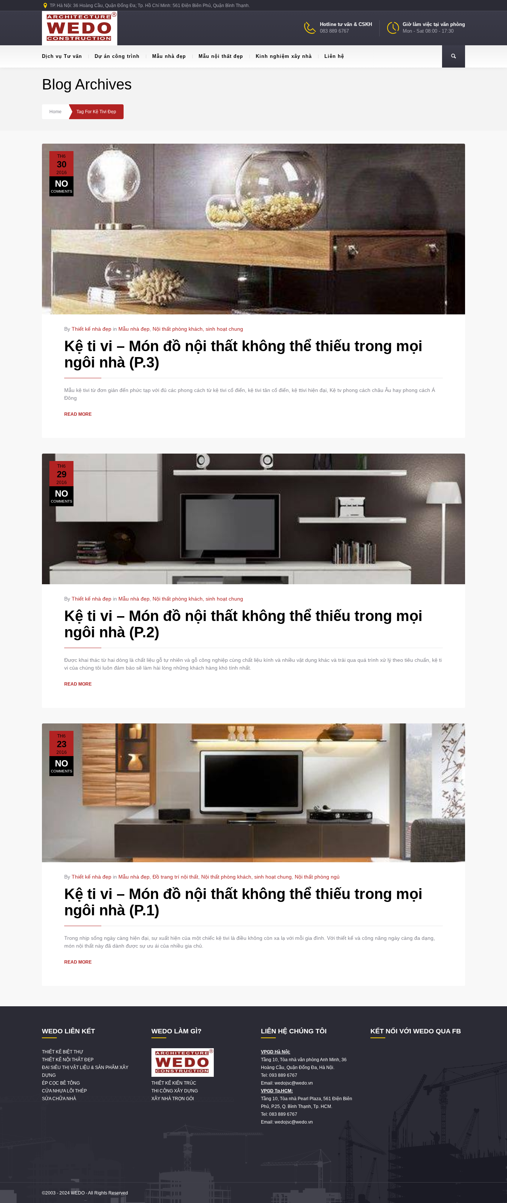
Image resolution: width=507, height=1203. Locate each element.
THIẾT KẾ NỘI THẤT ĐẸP (68, 1059)
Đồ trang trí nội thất (175, 877)
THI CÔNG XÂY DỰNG (174, 1091)
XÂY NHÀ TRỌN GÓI (172, 1098)
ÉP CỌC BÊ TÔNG (61, 1083)
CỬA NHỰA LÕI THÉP (64, 1091)
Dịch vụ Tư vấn (62, 56)
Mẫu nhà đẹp (169, 56)
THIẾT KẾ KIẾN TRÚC (173, 1083)
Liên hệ (334, 56)
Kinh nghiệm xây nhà (284, 56)
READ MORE (78, 414)
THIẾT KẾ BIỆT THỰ (62, 1052)
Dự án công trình (117, 56)
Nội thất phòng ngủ (317, 877)
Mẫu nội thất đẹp (221, 56)
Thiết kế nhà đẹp (91, 329)
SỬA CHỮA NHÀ (59, 1098)
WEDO (78, 1193)
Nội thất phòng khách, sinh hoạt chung (198, 329)
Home (55, 111)
